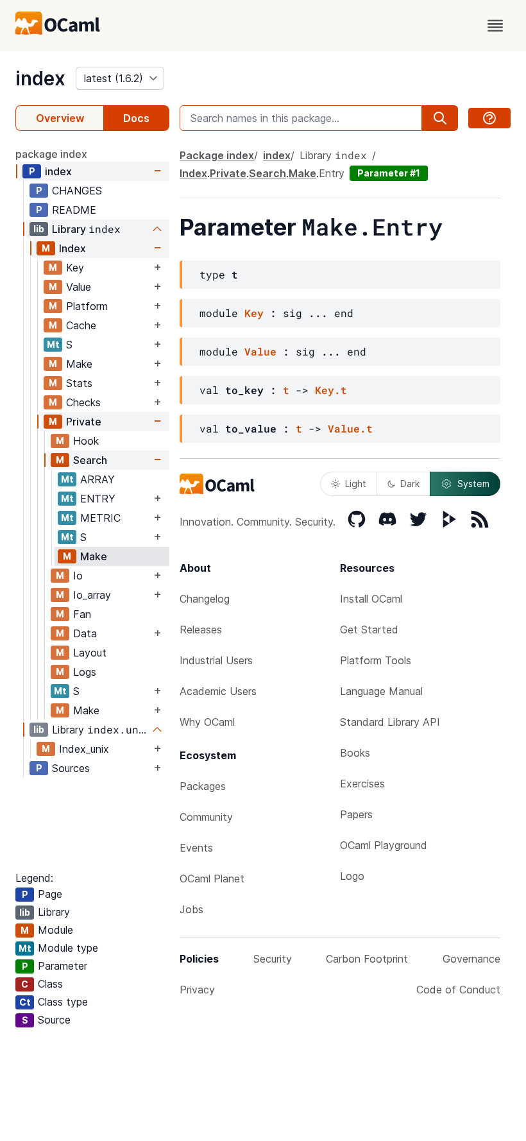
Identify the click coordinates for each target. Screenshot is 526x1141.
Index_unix (84, 748)
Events (196, 847)
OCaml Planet (212, 878)
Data (85, 633)
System (473, 483)
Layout (89, 652)
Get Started (369, 629)
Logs (84, 671)
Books (355, 752)
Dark (410, 483)
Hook (86, 440)
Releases (201, 629)
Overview (60, 118)
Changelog (205, 598)
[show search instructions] (489, 118)
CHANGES (77, 190)
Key (75, 267)
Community (206, 817)
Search (90, 460)
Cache (81, 325)
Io (78, 575)
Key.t (331, 390)
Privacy (197, 989)
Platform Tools (375, 660)
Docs (136, 118)
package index (51, 154)
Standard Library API (390, 722)
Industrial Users (216, 660)
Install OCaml (371, 598)
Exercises (362, 783)
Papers (356, 814)
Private (83, 421)
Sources (71, 768)
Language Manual (381, 691)
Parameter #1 (388, 172)
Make (79, 363)
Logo (352, 876)
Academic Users (218, 691)
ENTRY (97, 498)
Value (78, 286)
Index (72, 248)
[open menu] (495, 25)
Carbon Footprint (367, 958)
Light (355, 483)
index (40, 78)
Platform (87, 306)
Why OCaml (207, 722)
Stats (79, 383)
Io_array (92, 594)
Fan (82, 614)
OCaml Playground (383, 845)
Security (272, 958)
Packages (203, 786)
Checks (83, 402)
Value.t (350, 428)
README (74, 209)
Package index (217, 155)
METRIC (100, 517)
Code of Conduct (458, 989)
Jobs (191, 909)
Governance (471, 958)
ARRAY (97, 479)
